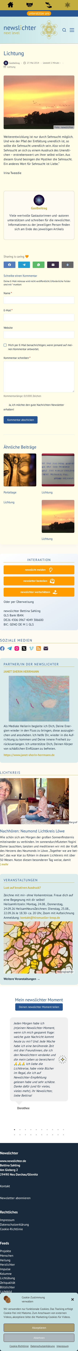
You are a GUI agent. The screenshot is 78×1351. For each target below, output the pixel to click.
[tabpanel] (39, 1077)
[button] (72, 1299)
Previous (7, 1076)
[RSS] (38, 648)
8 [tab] (52, 1111)
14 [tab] (31, 1116)
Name (8, 293)
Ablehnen (39, 1337)
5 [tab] (36, 1111)
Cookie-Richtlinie (19, 1346)
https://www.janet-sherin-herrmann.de (29, 755)
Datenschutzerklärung (42, 1346)
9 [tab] (58, 1111)
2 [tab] (20, 1111)
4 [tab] (31, 1111)
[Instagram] (17, 648)
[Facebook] (9, 265)
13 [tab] (25, 1116)
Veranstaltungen (21, 880)
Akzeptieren (39, 1327)
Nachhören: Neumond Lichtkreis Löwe (32, 831)
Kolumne (6, 1255)
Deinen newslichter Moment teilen (39, 1032)
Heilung (5, 1242)
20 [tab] (63, 1116)
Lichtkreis (68, 5)
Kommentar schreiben (17, 358)
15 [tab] (36, 1116)
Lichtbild (6, 1273)
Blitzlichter (7, 1269)
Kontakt (5, 1168)
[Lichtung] (58, 470)
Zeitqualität (7, 1264)
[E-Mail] (53, 265)
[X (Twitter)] (24, 648)
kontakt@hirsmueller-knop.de (40, 918)
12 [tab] (20, 1116)
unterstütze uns (39, 13)
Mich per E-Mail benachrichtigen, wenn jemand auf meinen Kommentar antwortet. (40, 347)
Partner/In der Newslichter (31, 664)
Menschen (6, 1237)
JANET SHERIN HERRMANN (21, 671)
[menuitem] (10, 5)
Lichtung (11, 66)
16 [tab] (42, 1116)
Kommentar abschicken (20, 420)
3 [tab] (25, 1111)
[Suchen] (64, 30)
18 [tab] (52, 1116)
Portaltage (10, 492)
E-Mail (8, 310)
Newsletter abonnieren (15, 1180)
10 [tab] (63, 1111)
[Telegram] (24, 265)
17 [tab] (47, 1116)
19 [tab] (58, 1116)
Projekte (5, 1233)
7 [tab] (47, 1111)
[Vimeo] (31, 648)
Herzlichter (7, 1246)
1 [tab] (14, 1111)
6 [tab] (42, 1111)
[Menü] (72, 30)
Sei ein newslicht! (49, 5)
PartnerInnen (29, 5)
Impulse (5, 1251)
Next (71, 1076)
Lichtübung (7, 1260)
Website (8, 327)
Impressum (63, 1346)
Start (10, 4)
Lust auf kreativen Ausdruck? (22, 888)
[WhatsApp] (38, 265)
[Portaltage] (20, 470)
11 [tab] (14, 1116)
